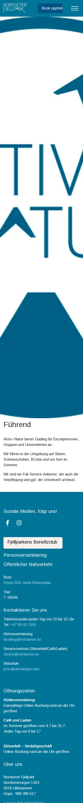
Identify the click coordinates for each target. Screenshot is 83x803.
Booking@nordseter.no (22, 639)
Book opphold (52, 8)
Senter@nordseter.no (21, 654)
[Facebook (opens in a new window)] (7, 523)
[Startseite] (15, 8)
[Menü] (74, 8)
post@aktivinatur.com (21, 669)
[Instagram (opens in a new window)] (19, 523)
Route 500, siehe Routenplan (27, 583)
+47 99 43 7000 (23, 625)
